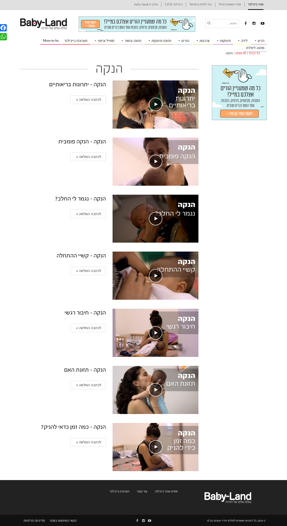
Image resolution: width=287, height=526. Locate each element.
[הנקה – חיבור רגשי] (155, 332)
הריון (261, 41)
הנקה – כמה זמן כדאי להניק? (73, 427)
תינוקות (225, 41)
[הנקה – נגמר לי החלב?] (155, 218)
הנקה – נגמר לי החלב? (80, 198)
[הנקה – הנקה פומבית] (155, 161)
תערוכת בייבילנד (75, 41)
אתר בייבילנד (255, 4)
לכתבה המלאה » (88, 99)
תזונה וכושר (133, 41)
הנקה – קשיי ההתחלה (81, 255)
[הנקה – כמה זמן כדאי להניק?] (155, 447)
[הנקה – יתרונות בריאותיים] (155, 104)
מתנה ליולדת (255, 48)
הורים (185, 41)
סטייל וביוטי (106, 41)
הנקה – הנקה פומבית (82, 141)
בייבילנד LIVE (174, 4)
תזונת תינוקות (161, 41)
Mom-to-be (51, 41)
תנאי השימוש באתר (62, 521)
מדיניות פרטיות (34, 521)
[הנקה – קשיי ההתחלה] (155, 275)
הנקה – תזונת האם (85, 369)
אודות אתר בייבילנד (166, 491)
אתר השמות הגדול (230, 4)
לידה (244, 41)
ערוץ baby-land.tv (146, 4)
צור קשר (142, 491)
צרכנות (205, 41)
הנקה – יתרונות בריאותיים (77, 84)
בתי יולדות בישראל (200, 4)
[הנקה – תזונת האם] (155, 390)
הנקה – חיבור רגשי (85, 312)
